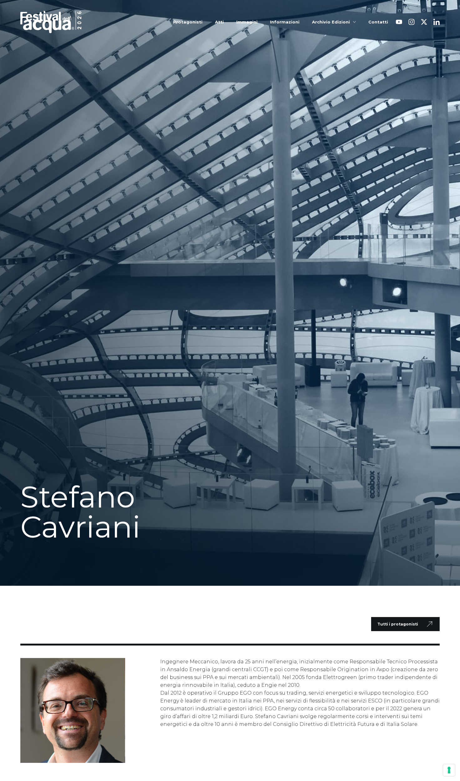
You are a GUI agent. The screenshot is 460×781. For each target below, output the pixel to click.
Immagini (247, 22)
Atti (219, 22)
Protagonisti (187, 22)
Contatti (378, 22)
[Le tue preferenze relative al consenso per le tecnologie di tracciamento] (449, 770)
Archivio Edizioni (331, 22)
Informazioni (284, 22)
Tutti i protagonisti (397, 624)
